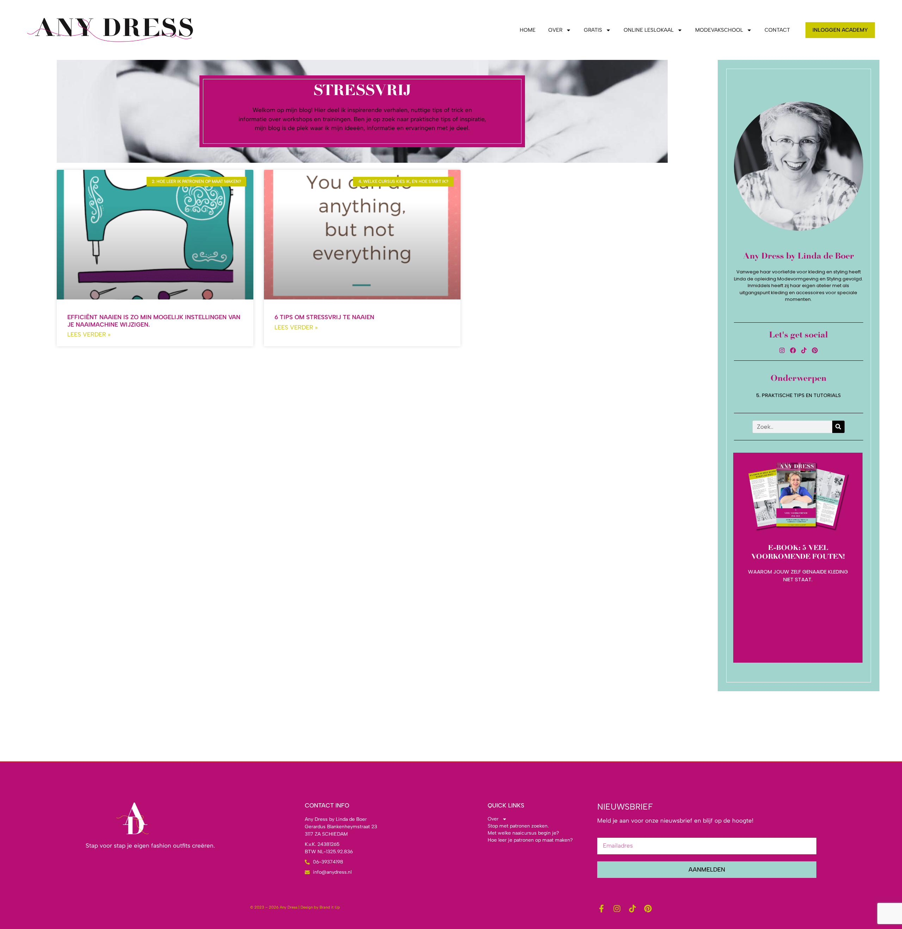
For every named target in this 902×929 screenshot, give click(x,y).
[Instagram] (782, 350)
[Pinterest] (815, 350)
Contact (777, 30)
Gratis (593, 30)
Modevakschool (719, 30)
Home (528, 30)
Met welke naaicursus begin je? (523, 833)
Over (555, 30)
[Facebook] (793, 350)
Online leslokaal (649, 30)
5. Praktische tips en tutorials (798, 395)
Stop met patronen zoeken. (518, 826)
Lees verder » (89, 334)
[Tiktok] (804, 350)
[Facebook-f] (601, 908)
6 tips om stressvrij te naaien (324, 317)
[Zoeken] (838, 427)
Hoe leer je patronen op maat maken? (530, 840)
